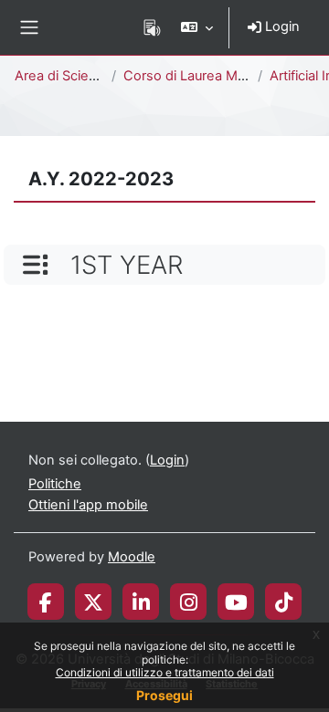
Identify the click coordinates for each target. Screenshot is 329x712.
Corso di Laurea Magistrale (207, 76)
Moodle (131, 557)
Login (280, 26)
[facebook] (45, 602)
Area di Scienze (63, 76)
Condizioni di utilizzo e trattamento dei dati (165, 672)
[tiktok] (283, 602)
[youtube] (236, 602)
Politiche (54, 484)
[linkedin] (141, 602)
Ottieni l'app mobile (88, 505)
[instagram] (188, 602)
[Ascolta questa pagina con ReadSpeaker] (152, 27)
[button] (197, 27)
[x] (93, 602)
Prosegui (164, 695)
